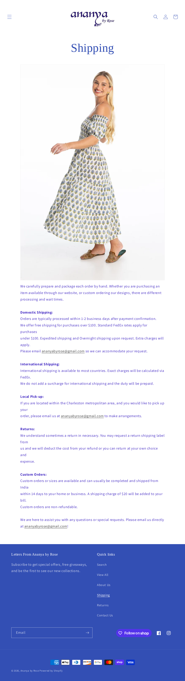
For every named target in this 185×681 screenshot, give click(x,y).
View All (103, 575)
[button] (9, 17)
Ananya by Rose (30, 670)
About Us (104, 585)
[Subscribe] (87, 632)
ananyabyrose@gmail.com (63, 351)
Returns (103, 605)
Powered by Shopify (51, 670)
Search (102, 565)
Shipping (103, 595)
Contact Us (105, 615)
